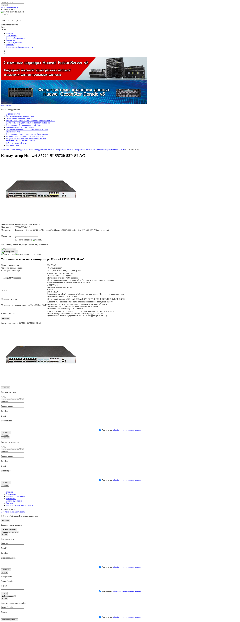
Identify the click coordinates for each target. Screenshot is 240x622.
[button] (4, 105)
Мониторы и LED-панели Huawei (20, 141)
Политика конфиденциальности (19, 47)
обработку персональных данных (127, 430)
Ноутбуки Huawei (13, 145)
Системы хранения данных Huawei (21, 116)
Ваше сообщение (8, 558)
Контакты (10, 45)
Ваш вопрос (6, 471)
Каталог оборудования (18, 149)
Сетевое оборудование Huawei (19, 118)
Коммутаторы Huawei (63, 149)
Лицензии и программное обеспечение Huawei (26, 138)
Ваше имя (5, 401)
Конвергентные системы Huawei (20, 127)
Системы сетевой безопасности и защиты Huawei (27, 129)
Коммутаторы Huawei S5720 (86, 149)
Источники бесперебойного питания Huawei (25, 136)
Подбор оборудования (15, 38)
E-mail (3, 416)
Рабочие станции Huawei (16, 143)
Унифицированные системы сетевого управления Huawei (30, 120)
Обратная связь (7, 512)
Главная (9, 33)
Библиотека (11, 40)
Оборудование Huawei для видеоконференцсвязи (27, 134)
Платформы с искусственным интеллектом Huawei (28, 123)
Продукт (4, 396)
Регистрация (6, 7)
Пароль (4, 586)
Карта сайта (19, 512)
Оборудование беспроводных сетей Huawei (24, 125)
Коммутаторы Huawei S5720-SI (111, 149)
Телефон (4, 411)
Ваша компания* (8, 406)
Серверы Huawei (13, 114)
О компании (11, 36)
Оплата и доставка (14, 42)
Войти (15, 7)
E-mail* (4, 548)
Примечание (6, 421)
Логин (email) (6, 581)
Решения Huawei (13, 132)
